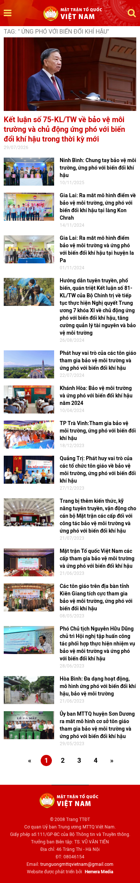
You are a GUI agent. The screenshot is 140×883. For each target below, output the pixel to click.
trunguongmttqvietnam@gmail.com (76, 864)
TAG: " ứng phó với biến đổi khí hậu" (56, 31)
